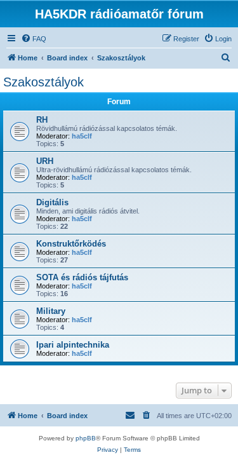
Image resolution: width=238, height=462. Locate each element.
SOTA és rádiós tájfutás (82, 277)
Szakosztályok (43, 82)
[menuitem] (33, 38)
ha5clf (82, 136)
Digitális (52, 202)
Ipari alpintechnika (72, 345)
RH (42, 120)
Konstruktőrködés (71, 243)
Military (50, 311)
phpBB (86, 438)
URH (44, 161)
